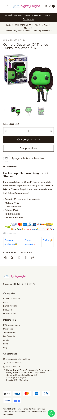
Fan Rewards (28, 19)
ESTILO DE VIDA (10, 306)
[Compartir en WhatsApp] (19, 257)
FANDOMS (7, 310)
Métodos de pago (11, 325)
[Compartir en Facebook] (5, 257)
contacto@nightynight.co (18, 359)
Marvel (27, 28)
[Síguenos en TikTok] (30, 284)
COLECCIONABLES (23, 25)
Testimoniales (9, 332)
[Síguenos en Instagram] (14, 284)
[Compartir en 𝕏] (12, 257)
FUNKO (38, 25)
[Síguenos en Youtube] (26, 284)
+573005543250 (14, 362)
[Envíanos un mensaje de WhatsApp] (51, 413)
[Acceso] (46, 6)
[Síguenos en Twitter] (22, 284)
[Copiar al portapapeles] (32, 257)
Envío (5, 343)
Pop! (46, 25)
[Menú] (3, 6)
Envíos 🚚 (47, 240)
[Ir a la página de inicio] (27, 6)
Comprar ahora (28, 148)
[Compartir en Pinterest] (25, 257)
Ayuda (6, 340)
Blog (5, 347)
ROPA (5, 302)
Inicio (8, 25)
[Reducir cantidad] (5, 130)
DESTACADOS (9, 313)
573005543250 (13, 366)
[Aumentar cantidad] (51, 130)
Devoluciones (9, 329)
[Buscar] (7, 6)
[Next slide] (52, 111)
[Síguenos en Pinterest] (34, 284)
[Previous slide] (5, 111)
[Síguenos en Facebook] (18, 284)
